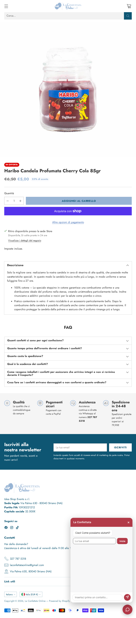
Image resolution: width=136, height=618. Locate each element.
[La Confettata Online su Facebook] (6, 528)
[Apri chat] (127, 609)
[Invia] (127, 597)
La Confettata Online (35, 601)
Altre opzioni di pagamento (68, 222)
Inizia (122, 541)
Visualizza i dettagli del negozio (24, 240)
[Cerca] (128, 16)
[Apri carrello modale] (128, 6)
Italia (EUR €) (32, 594)
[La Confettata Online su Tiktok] (17, 528)
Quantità (9, 193)
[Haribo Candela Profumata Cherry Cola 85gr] (68, 89)
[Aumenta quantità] (20, 201)
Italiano (9, 594)
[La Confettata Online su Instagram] (12, 528)
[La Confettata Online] (68, 6)
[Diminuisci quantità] (7, 201)
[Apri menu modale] (6, 6)
